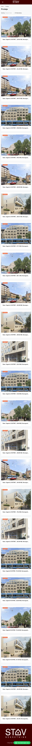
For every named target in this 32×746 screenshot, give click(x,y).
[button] (22, 742)
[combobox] (10, 13)
